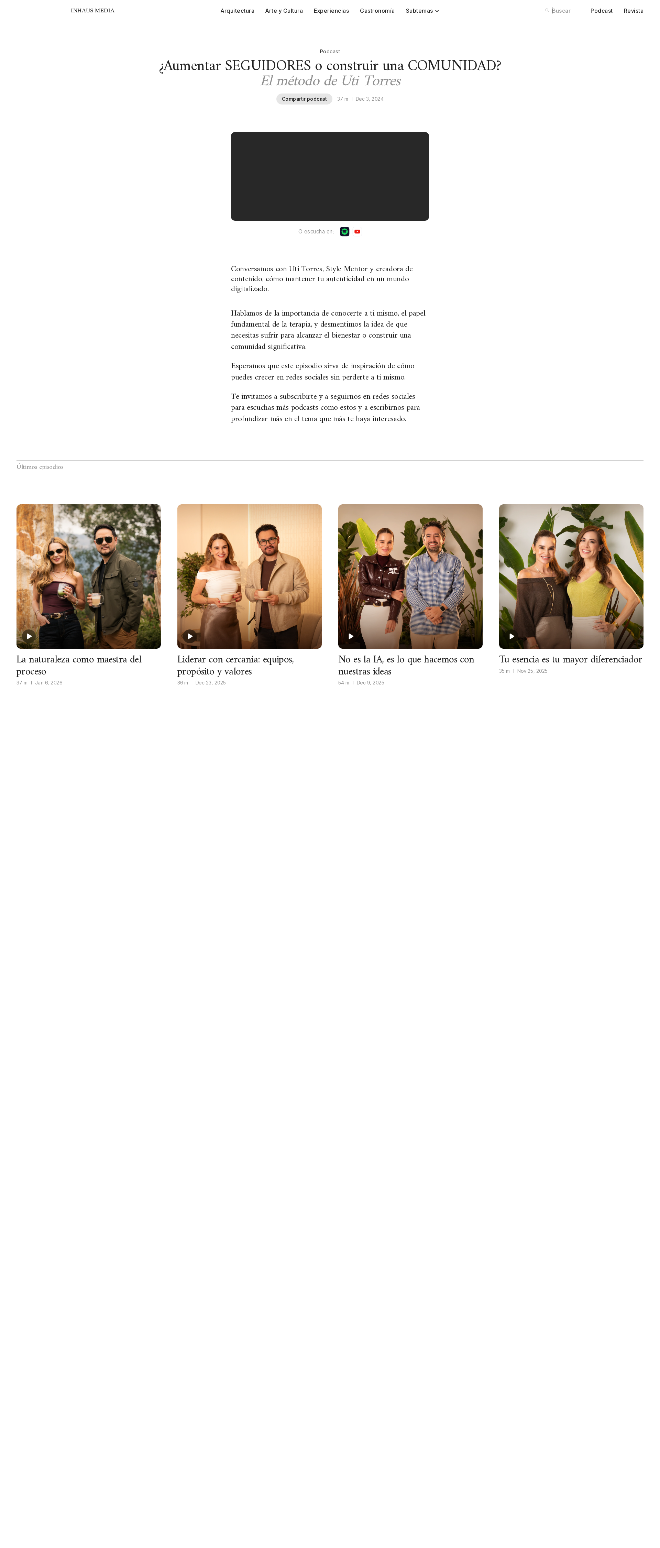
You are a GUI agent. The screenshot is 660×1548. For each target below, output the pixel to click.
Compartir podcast (304, 99)
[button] (422, 10)
